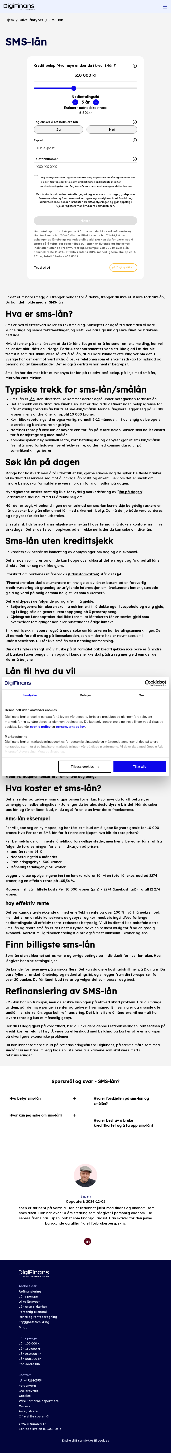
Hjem (9, 20)
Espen (85, 1196)
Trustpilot (42, 267)
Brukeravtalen (48, 198)
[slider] (73, 88)
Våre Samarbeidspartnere (39, 1401)
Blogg (23, 1327)
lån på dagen (130, 492)
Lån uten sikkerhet (33, 1307)
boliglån (35, 510)
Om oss (24, 1406)
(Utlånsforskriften (83, 574)
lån (32, 399)
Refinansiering (30, 1291)
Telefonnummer (46, 159)
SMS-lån (56, 20)
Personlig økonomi (33, 1312)
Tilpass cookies (82, 766)
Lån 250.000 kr (30, 1354)
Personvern (27, 1386)
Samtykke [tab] (30, 695)
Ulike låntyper (31, 20)
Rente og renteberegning (38, 1317)
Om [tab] (141, 695)
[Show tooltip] (134, 122)
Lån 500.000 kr (30, 1359)
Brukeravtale (29, 1391)
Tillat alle (139, 766)
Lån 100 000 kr (30, 1343)
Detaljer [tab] (85, 695)
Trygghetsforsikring (34, 1322)
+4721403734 (33, 1380)
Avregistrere (28, 1411)
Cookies (25, 1396)
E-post (38, 140)
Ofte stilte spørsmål (34, 1416)
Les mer (127, 186)
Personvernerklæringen (77, 198)
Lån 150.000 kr (29, 1349)
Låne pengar (28, 1296)
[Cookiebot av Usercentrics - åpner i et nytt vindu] (148, 683)
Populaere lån (29, 1364)
